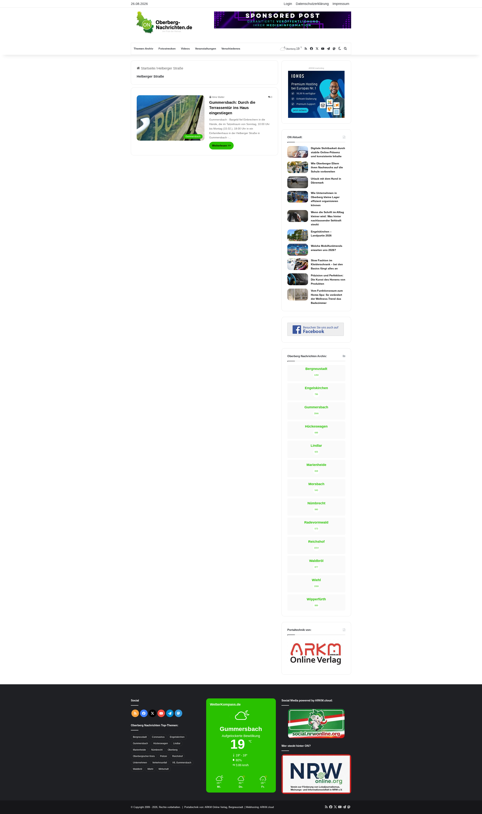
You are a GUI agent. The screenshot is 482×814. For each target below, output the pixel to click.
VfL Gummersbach (181, 762)
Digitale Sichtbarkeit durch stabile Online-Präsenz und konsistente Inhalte (328, 152)
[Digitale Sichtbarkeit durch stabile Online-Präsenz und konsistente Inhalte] (297, 152)
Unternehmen (140, 762)
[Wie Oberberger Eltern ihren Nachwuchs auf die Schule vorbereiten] (297, 167)
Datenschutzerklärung (312, 4)
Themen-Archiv (143, 48)
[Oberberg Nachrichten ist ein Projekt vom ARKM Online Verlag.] (315, 667)
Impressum (341, 4)
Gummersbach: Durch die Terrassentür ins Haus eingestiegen (232, 107)
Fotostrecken (167, 48)
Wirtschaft (164, 769)
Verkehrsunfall (159, 762)
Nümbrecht (156, 749)
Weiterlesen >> (221, 145)
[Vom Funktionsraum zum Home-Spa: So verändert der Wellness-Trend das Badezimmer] (297, 294)
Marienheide (139, 749)
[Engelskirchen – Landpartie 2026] (297, 235)
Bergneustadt (140, 737)
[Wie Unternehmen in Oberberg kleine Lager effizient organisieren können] (297, 197)
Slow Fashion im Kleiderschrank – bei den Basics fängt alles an (327, 264)
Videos (185, 48)
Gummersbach (140, 743)
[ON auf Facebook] (315, 335)
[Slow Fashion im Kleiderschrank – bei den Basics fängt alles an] (297, 264)
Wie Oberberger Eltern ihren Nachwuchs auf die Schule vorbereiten (327, 167)
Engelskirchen (177, 737)
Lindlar (176, 743)
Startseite (147, 68)
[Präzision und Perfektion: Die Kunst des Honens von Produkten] (297, 279)
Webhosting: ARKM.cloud (260, 807)
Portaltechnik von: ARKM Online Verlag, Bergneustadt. (214, 807)
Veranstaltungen (205, 48)
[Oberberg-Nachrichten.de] (164, 22)
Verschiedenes (230, 48)
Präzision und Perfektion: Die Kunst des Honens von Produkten (328, 279)
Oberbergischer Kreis (144, 756)
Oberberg (173, 749)
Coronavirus (158, 737)
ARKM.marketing (316, 68)
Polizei (163, 756)
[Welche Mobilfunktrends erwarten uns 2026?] (297, 249)
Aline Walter (218, 97)
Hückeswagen (160, 743)
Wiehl (150, 769)
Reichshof (177, 756)
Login (288, 4)
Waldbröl (137, 769)
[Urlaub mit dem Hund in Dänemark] (297, 182)
